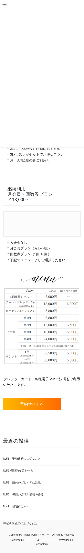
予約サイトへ (32, 404)
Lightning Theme (49, 540)
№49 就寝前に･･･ (15, 506)
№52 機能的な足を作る (18, 470)
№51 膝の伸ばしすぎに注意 (22, 482)
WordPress (30, 540)
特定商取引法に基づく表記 (20, 523)
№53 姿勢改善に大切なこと (22, 458)
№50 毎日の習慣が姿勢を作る (23, 494)
